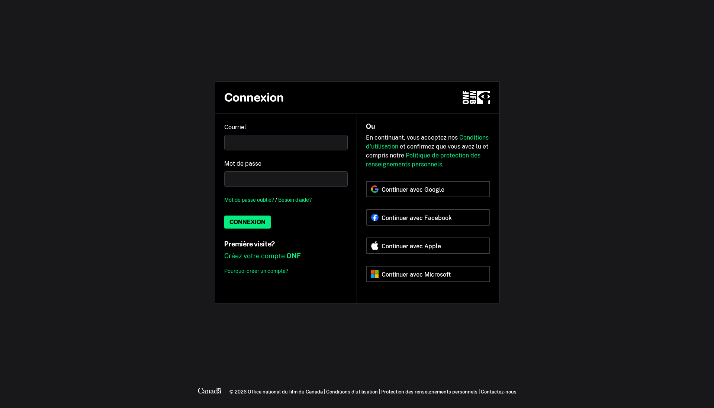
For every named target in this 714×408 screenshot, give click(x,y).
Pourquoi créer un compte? (256, 271)
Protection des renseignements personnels (429, 392)
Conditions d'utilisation (352, 392)
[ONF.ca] (476, 97)
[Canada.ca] (210, 391)
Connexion (247, 222)
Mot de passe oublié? (249, 200)
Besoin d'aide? (295, 200)
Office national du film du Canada (285, 392)
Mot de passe (242, 163)
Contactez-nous (499, 392)
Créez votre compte (262, 256)
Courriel (235, 127)
